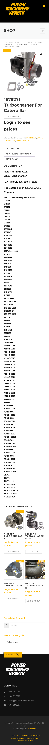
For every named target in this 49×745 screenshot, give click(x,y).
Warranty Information (25, 741)
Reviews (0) (12, 159)
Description (12, 148)
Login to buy (12, 116)
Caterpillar (31, 138)
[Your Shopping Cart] (42, 31)
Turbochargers (23, 141)
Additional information (19, 154)
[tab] (12, 148)
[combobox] (24, 642)
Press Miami (31, 729)
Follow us (10, 654)
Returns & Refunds (17, 738)
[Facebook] (17, 654)
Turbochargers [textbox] (23, 642)
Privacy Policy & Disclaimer (30, 735)
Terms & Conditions (33, 738)
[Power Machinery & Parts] (17, 8)
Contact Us (14, 735)
